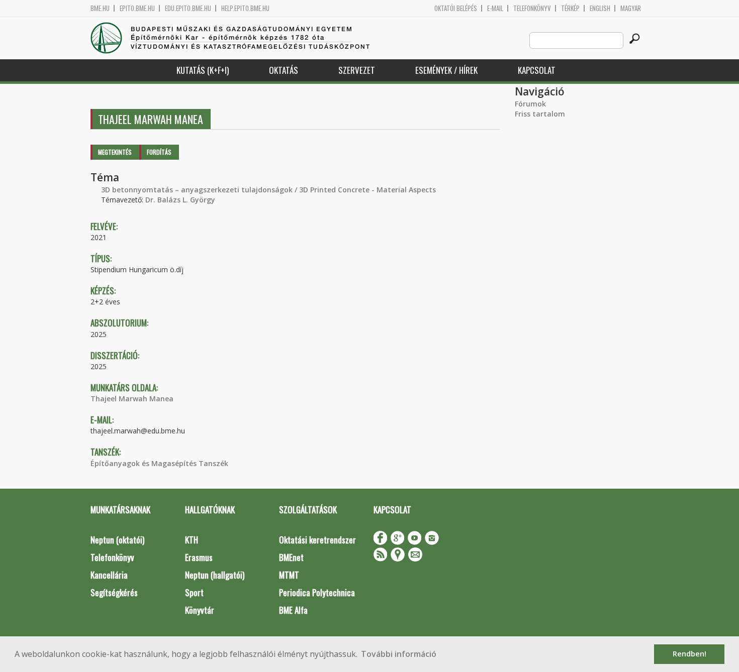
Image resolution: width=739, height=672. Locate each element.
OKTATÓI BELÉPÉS (455, 8)
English (600, 8)
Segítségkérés (114, 592)
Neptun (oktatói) (117, 539)
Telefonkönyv (532, 8)
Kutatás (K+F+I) (202, 70)
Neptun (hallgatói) (214, 575)
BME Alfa (293, 610)
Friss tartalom (540, 114)
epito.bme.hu (137, 8)
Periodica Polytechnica (317, 592)
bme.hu (100, 8)
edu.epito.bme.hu (188, 8)
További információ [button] (398, 653)
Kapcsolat (537, 70)
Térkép (570, 8)
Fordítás (159, 152)
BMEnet (291, 557)
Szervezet (356, 70)
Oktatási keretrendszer (317, 539)
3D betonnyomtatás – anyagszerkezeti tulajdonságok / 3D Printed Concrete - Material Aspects (268, 189)
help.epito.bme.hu (245, 8)
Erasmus (199, 557)
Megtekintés (115, 152)
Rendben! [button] (689, 653)
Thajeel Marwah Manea (131, 398)
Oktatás (283, 70)
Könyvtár (199, 610)
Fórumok (530, 103)
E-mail (495, 8)
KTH (191, 539)
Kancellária (109, 575)
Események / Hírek (446, 70)
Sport (194, 592)
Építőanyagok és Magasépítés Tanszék (159, 463)
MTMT (289, 575)
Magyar (630, 8)
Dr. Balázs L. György (180, 199)
